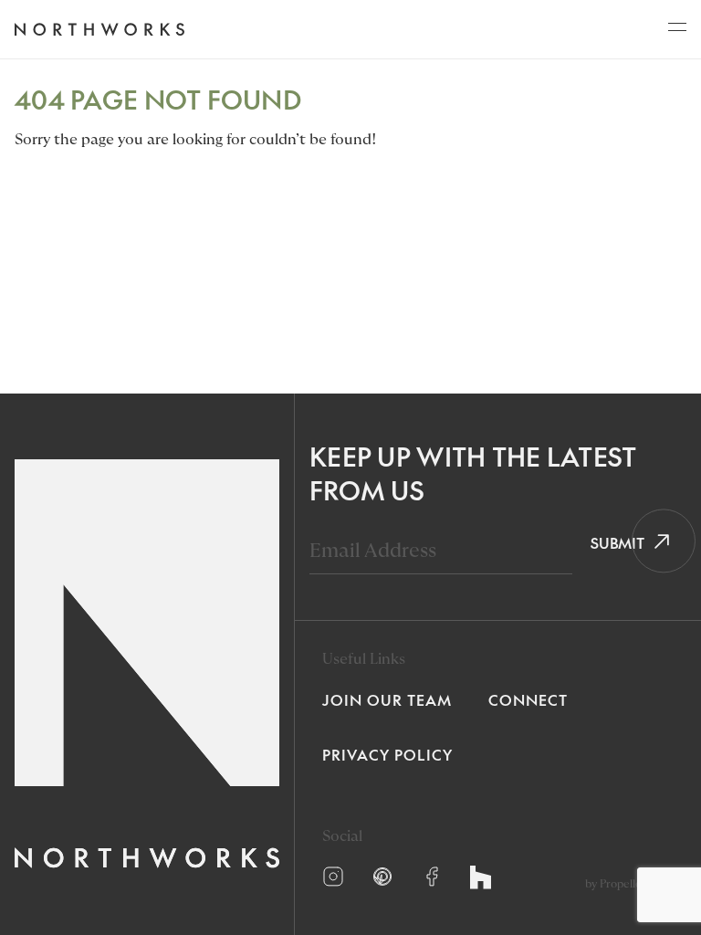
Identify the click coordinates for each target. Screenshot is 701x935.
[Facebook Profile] (432, 877)
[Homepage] (99, 30)
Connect (528, 699)
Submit (611, 542)
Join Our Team (387, 699)
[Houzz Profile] (480, 877)
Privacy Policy (387, 754)
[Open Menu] (677, 32)
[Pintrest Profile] (382, 877)
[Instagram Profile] (333, 877)
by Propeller (615, 883)
